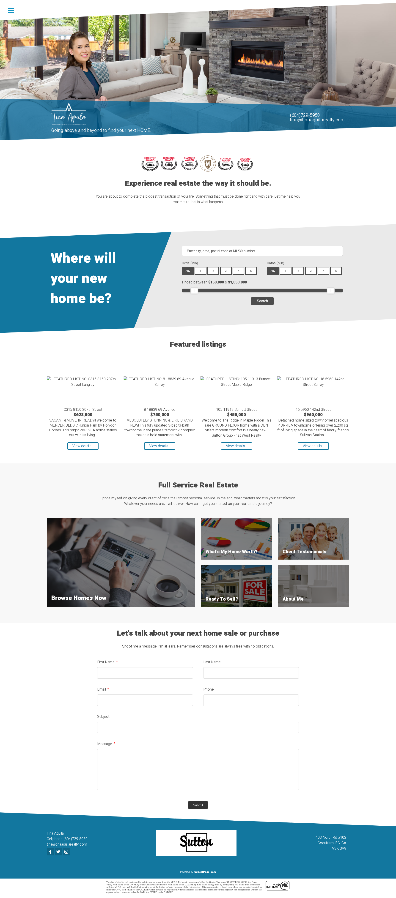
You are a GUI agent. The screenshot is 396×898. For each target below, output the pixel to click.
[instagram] (67, 852)
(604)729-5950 (305, 115)
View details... (83, 446)
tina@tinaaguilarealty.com (317, 120)
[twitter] (59, 852)
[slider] (194, 290)
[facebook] (51, 852)
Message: (105, 744)
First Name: (106, 662)
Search (262, 301)
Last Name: (212, 662)
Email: (102, 689)
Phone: (208, 689)
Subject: (103, 716)
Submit (198, 805)
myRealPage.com (205, 872)
